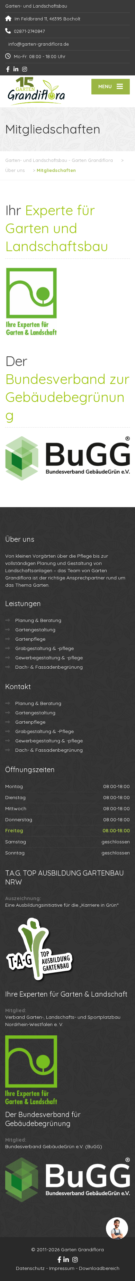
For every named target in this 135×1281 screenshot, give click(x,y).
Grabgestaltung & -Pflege (44, 731)
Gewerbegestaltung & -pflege (49, 658)
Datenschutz (30, 1268)
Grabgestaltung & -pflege (44, 648)
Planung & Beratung (38, 620)
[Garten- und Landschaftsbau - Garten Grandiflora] (36, 91)
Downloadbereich (99, 1268)
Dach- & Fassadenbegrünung (49, 667)
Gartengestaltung (35, 629)
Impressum (61, 1268)
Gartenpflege (30, 639)
